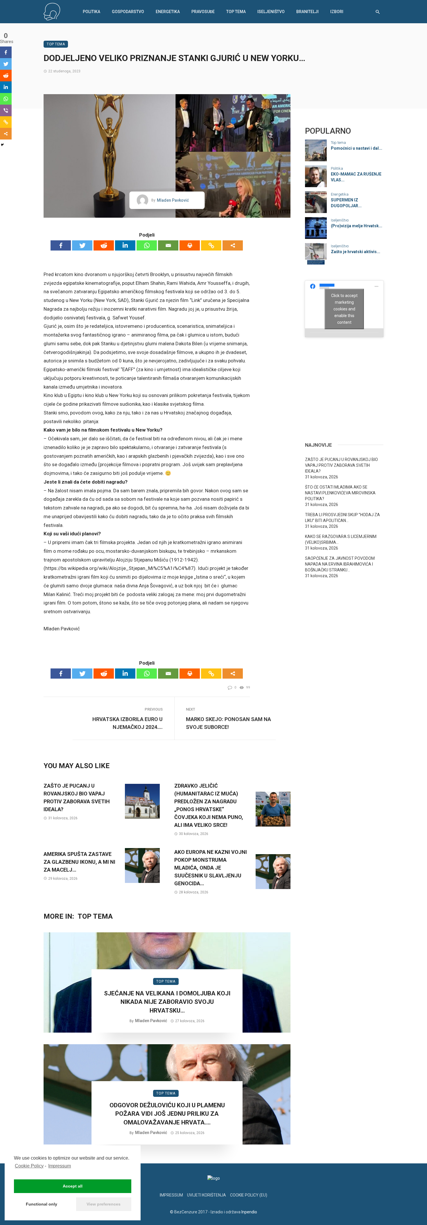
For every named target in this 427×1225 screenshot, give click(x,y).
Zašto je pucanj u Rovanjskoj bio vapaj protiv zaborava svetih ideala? (77, 797)
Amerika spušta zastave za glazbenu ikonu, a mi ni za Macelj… (79, 862)
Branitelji (307, 11)
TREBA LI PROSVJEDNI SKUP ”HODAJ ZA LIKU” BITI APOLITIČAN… (342, 517)
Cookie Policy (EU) (248, 1195)
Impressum (59, 1165)
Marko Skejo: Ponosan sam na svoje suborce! (228, 723)
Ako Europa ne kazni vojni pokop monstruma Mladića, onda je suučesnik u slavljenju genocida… (210, 867)
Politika (91, 11)
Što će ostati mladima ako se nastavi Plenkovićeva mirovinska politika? (340, 493)
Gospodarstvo (128, 11)
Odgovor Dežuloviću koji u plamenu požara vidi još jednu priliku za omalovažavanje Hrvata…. (167, 1114)
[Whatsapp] (147, 245)
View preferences (104, 1204)
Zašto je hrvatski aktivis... (355, 251)
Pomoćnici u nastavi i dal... (356, 148)
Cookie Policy (29, 1165)
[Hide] (2, 144)
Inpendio (249, 1212)
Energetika (168, 11)
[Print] (190, 245)
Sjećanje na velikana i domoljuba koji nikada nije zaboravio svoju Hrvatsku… (167, 1002)
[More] (233, 245)
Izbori (336, 11)
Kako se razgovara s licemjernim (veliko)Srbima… (340, 539)
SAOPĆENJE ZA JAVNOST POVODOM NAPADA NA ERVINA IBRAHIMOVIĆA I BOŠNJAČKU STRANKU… (340, 564)
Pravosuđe (203, 11)
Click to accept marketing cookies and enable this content (344, 308)
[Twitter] (82, 245)
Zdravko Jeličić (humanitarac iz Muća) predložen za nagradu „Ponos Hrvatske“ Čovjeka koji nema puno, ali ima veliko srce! (208, 805)
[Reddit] (104, 245)
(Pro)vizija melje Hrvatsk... (356, 225)
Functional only (41, 1204)
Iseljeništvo (271, 11)
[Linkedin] (125, 245)
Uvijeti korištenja (206, 1195)
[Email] (168, 245)
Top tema (236, 11)
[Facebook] (61, 245)
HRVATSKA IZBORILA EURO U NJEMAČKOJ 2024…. (127, 723)
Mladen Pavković (173, 200)
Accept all (72, 1186)
